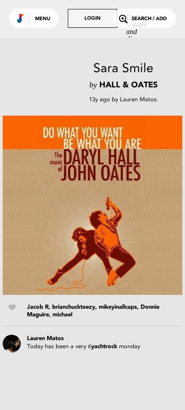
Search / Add (149, 19)
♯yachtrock (102, 347)
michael (62, 315)
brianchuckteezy (73, 307)
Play (92, 205)
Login (92, 18)
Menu (42, 19)
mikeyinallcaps (118, 307)
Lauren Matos (138, 99)
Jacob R (37, 307)
